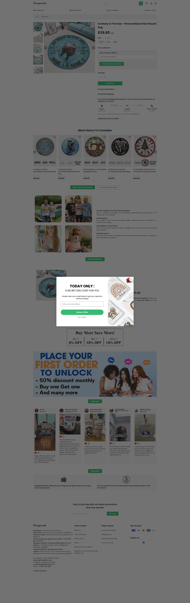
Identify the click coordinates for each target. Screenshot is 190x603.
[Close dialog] (131, 279)
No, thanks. (82, 317)
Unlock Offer (82, 312)
